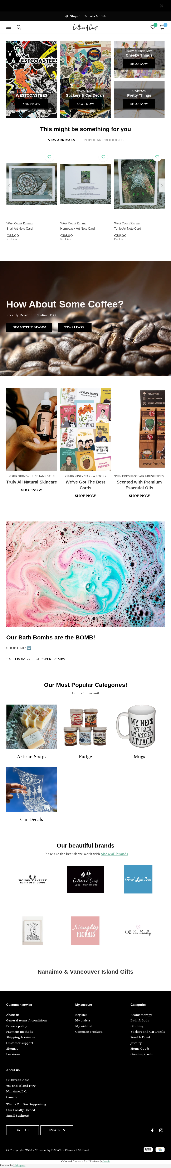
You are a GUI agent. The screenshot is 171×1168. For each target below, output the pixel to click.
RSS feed (82, 1150)
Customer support (19, 1043)
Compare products (89, 1032)
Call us (22, 1130)
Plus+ (69, 1150)
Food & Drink (141, 1037)
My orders (82, 1020)
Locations (13, 1054)
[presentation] (9, 185)
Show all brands (114, 854)
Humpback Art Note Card (77, 228)
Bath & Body (140, 1020)
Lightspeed (19, 1165)
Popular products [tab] (103, 140)
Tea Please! (74, 327)
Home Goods (140, 1048)
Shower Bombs (50, 659)
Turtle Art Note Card (127, 228)
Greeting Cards (142, 1054)
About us (12, 1015)
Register (81, 1015)
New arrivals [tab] (61, 140)
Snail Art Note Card (19, 228)
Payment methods (19, 1032)
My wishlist (83, 1026)
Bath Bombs (18, 659)
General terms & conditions (26, 1020)
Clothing (137, 1026)
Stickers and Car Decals (148, 1032)
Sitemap (12, 1048)
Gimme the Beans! (29, 327)
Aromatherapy (141, 1015)
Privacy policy (16, 1026)
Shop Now (31, 103)
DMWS (56, 1150)
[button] (9, 27)
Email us (57, 1130)
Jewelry (136, 1043)
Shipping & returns (20, 1037)
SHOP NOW (139, 496)
